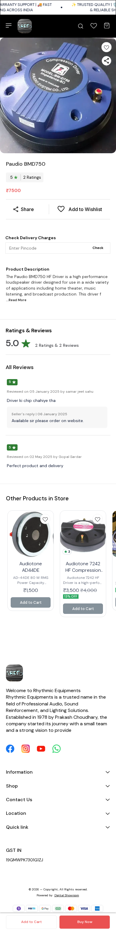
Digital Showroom (66, 895)
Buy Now (84, 921)
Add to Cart (31, 921)
